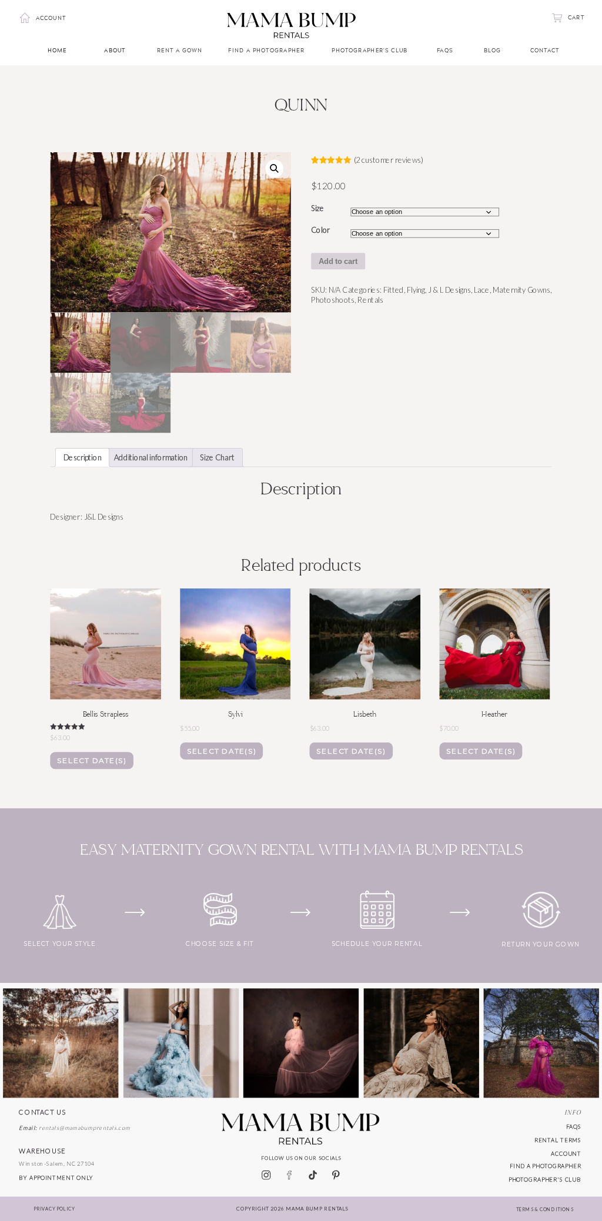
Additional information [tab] (151, 457)
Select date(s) (91, 760)
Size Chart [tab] (217, 457)
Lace (481, 289)
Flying (416, 289)
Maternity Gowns (521, 289)
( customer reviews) (388, 159)
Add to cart (338, 261)
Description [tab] (82, 457)
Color (320, 229)
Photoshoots (332, 300)
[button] (274, 168)
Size (318, 207)
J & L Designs (449, 289)
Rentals (370, 300)
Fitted (393, 289)
